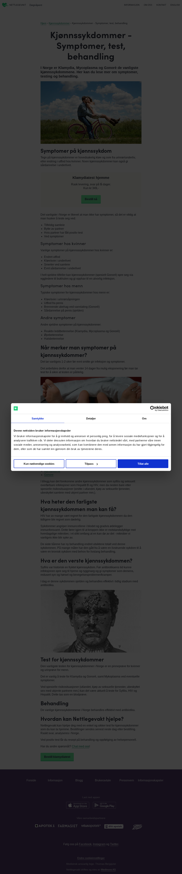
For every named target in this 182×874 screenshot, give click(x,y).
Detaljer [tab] (91, 418)
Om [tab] (144, 418)
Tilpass (89, 463)
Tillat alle (143, 463)
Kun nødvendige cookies (39, 463)
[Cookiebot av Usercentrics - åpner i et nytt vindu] (152, 408)
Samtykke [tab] (38, 418)
